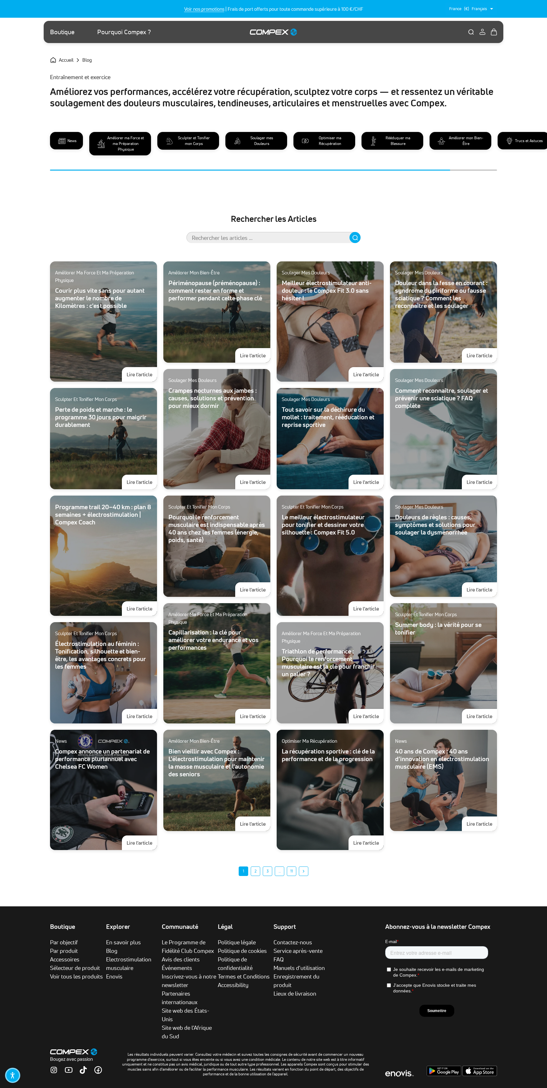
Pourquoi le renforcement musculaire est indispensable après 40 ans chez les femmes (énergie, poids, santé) (216, 528)
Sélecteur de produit (75, 967)
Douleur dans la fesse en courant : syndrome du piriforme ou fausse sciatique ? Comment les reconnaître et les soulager (441, 294)
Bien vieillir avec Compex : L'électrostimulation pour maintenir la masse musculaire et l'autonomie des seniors (216, 762)
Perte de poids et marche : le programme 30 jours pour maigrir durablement (101, 417)
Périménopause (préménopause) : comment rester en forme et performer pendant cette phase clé (215, 290)
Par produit (64, 950)
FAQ (279, 959)
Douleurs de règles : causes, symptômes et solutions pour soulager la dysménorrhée (435, 524)
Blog (111, 950)
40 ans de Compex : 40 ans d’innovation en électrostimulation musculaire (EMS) (442, 758)
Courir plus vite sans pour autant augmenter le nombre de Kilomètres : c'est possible (100, 298)
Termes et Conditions (244, 976)
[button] (12, 1075)
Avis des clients (181, 959)
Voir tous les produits (76, 976)
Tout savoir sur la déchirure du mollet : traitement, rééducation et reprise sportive (328, 417)
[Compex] (273, 31)
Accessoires (64, 959)
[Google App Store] (444, 1074)
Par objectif (64, 942)
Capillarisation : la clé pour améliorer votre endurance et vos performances (213, 639)
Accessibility (233, 984)
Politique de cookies (242, 950)
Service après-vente (298, 950)
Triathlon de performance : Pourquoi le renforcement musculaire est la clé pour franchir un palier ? (328, 662)
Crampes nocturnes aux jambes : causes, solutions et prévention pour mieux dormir (212, 398)
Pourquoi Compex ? (124, 32)
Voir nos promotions (204, 9)
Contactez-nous (293, 942)
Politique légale (237, 942)
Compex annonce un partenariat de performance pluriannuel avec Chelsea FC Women (102, 758)
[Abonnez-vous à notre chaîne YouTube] (68, 1070)
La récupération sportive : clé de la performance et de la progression (328, 755)
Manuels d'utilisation (299, 967)
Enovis (114, 976)
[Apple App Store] (479, 1074)
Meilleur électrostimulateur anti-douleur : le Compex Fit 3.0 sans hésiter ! (327, 290)
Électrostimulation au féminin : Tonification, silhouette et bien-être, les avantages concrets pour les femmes (100, 655)
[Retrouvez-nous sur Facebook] (98, 1070)
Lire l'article (142, 374)
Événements (177, 967)
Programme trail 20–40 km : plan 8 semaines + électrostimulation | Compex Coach (103, 514)
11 (291, 871)
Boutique (62, 32)
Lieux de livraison (295, 993)
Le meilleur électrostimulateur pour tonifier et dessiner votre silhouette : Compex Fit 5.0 (323, 524)
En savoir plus (123, 942)
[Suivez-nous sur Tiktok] (83, 1070)
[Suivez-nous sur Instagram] (54, 1070)
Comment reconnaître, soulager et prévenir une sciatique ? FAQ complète (441, 398)
